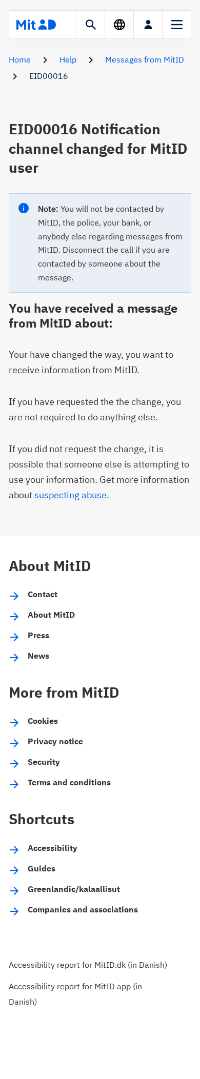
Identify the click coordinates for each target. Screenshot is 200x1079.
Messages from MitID (144, 59)
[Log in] (148, 24)
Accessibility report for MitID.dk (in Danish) (88, 965)
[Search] (90, 24)
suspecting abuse (70, 495)
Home (20, 59)
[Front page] (35, 24)
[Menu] (177, 24)
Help (67, 59)
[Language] (119, 24)
